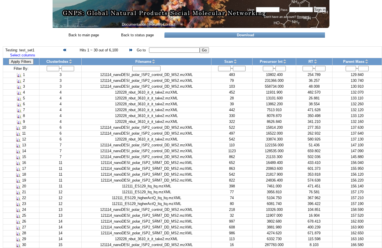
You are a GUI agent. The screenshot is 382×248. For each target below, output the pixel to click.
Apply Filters (21, 61)
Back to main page (84, 35)
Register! (303, 16)
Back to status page (137, 35)
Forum (154, 24)
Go (204, 50)
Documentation (134, 24)
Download (245, 35)
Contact (169, 24)
